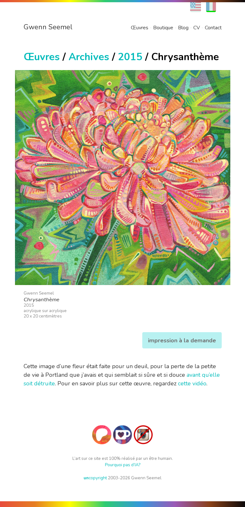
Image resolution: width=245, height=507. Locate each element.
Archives (89, 57)
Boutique (163, 27)
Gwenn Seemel (48, 27)
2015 (130, 57)
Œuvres (139, 27)
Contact (213, 27)
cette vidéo (192, 383)
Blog (183, 27)
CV (196, 27)
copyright (95, 478)
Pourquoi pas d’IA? (122, 465)
